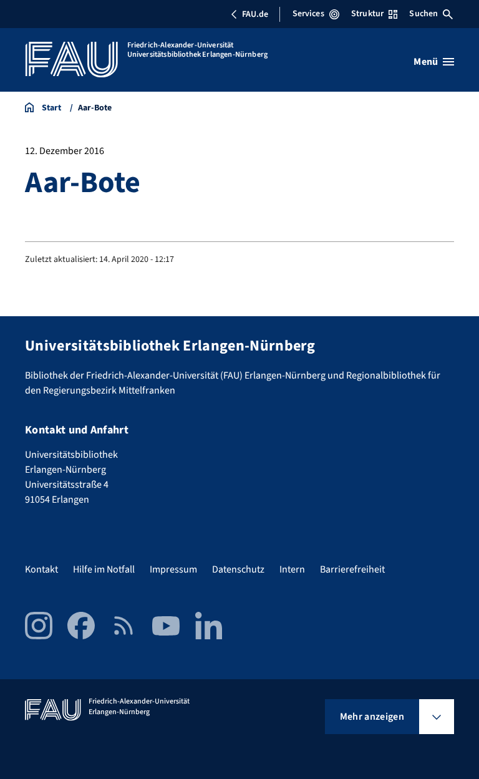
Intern (292, 569)
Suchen (423, 13)
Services (308, 13)
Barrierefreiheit (352, 569)
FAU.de (255, 14)
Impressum (173, 569)
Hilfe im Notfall (104, 569)
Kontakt (41, 569)
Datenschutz (238, 569)
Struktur (367, 13)
